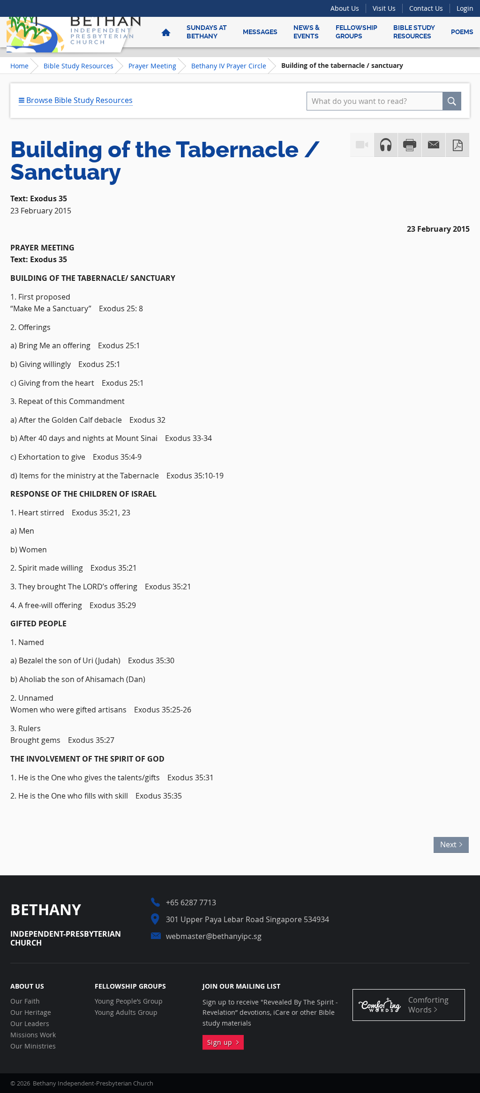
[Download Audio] (386, 145)
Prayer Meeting (152, 65)
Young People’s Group (129, 1001)
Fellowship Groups (356, 32)
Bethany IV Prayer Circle (228, 65)
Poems (462, 32)
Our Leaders (29, 1024)
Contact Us (426, 8)
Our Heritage (30, 1012)
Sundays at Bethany (207, 32)
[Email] (433, 145)
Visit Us (384, 8)
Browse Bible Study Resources (78, 100)
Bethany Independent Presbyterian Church (74, 31)
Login (465, 8)
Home (19, 65)
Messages (260, 32)
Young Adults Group (126, 1012)
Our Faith (25, 1001)
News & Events (306, 32)
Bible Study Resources (414, 32)
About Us (344, 8)
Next (451, 843)
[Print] (409, 145)
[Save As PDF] (457, 145)
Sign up (221, 1042)
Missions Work (33, 1035)
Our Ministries (33, 1046)
